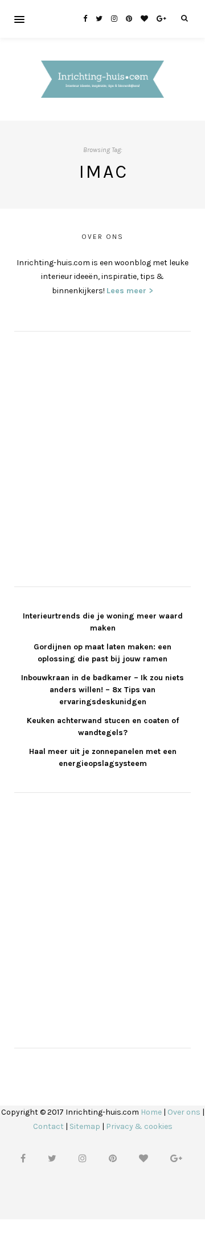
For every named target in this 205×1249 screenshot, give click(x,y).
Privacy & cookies (139, 1126)
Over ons (183, 1112)
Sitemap (84, 1126)
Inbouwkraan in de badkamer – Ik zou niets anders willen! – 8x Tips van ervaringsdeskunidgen (102, 690)
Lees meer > (129, 291)
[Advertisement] (102, 457)
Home (151, 1112)
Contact (48, 1126)
